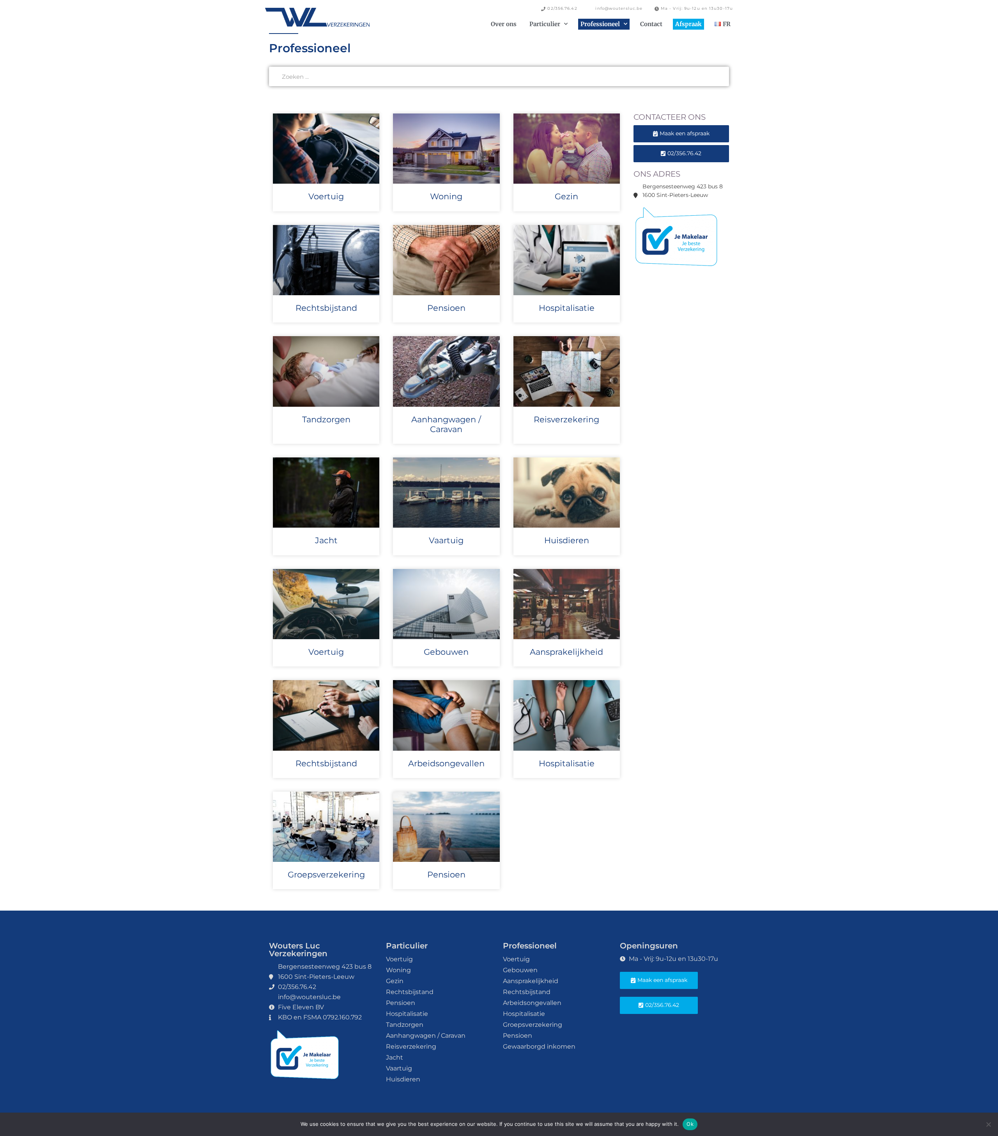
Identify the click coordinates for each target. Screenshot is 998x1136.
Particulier (544, 24)
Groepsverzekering (326, 874)
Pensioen (446, 308)
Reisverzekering (566, 419)
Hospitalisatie (567, 308)
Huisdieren (566, 540)
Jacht (326, 540)
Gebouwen (446, 652)
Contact (651, 24)
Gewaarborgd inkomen (539, 1046)
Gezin (566, 196)
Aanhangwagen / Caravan (446, 424)
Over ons (504, 24)
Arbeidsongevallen (446, 763)
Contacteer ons (669, 117)
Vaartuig (446, 540)
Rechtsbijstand (326, 308)
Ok (690, 1124)
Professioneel (600, 24)
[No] (988, 1124)
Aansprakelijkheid (566, 652)
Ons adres (656, 174)
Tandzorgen (326, 419)
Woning (446, 196)
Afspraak (688, 24)
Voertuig (326, 196)
